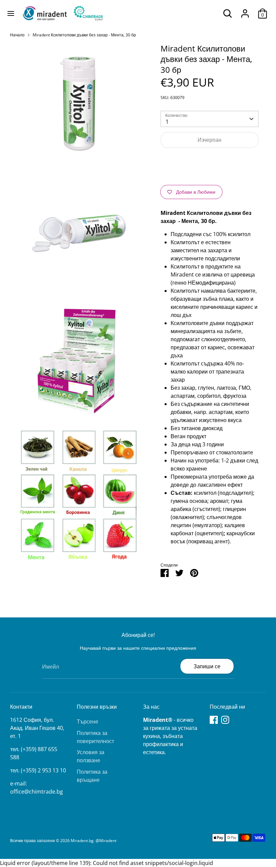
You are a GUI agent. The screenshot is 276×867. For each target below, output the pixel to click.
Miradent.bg (82, 840)
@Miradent (106, 840)
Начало (17, 35)
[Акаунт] (245, 10)
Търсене (87, 721)
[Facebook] (214, 720)
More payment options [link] (209, 177)
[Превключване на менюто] (11, 13)
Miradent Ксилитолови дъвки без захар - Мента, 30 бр (84, 35)
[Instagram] (225, 720)
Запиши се (207, 666)
